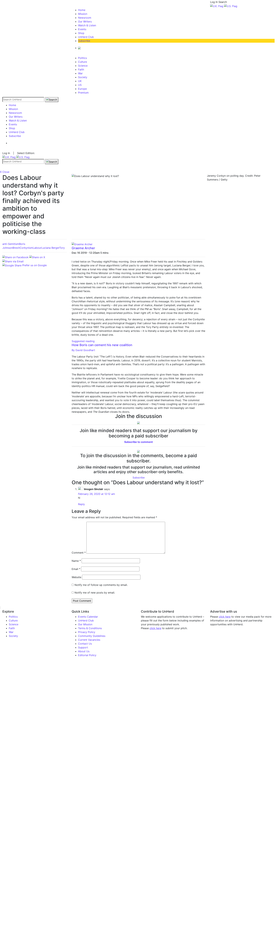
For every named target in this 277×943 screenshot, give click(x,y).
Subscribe (84, 40)
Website (76, 577)
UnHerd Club (86, 37)
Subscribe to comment (138, 442)
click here (155, 628)
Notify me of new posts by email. (95, 592)
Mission (82, 13)
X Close (4, 171)
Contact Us (85, 643)
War (80, 73)
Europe (82, 88)
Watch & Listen (87, 25)
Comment (79, 552)
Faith (81, 69)
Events (82, 29)
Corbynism (26, 247)
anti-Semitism (10, 243)
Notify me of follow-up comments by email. (101, 584)
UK (80, 81)
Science (83, 65)
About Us (83, 651)
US (80, 84)
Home (81, 10)
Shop (81, 33)
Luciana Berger (50, 247)
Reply (81, 504)
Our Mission (85, 624)
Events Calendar (88, 616)
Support (83, 647)
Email (76, 569)
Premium (83, 92)
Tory (62, 247)
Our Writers (85, 21)
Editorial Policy (87, 655)
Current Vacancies (89, 639)
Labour (37, 247)
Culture (82, 61)
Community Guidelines (91, 635)
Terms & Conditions (90, 628)
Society (82, 77)
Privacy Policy (86, 632)
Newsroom (84, 17)
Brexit (16, 247)
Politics (82, 58)
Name (76, 560)
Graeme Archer (83, 248)
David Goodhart (83, 350)
